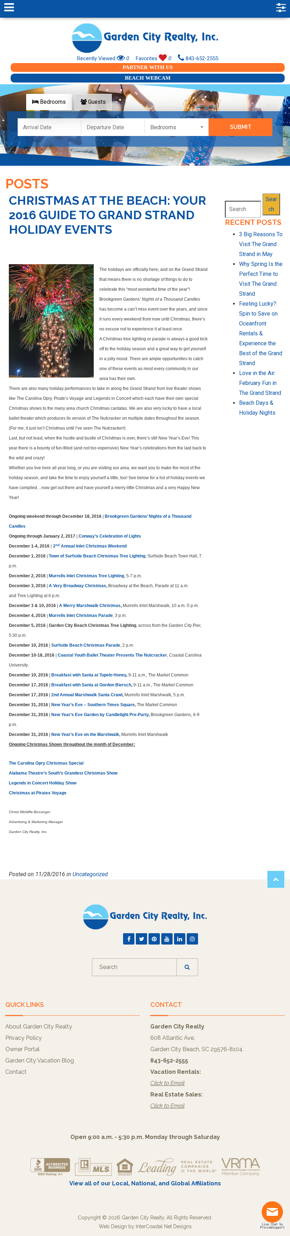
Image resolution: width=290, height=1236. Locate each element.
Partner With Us (148, 67)
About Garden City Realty (38, 1026)
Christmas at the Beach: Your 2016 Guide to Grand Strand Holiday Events (107, 215)
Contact (16, 1071)
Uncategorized (90, 874)
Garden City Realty (145, 38)
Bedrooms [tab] (52, 101)
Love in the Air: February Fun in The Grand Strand (260, 383)
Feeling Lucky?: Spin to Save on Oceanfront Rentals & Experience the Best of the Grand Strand (260, 333)
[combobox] (177, 127)
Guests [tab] (96, 101)
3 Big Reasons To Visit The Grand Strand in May (261, 244)
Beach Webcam (147, 78)
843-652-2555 (201, 58)
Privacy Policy (23, 1037)
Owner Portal (22, 1049)
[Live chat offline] (274, 1214)
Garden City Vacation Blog (39, 1060)
